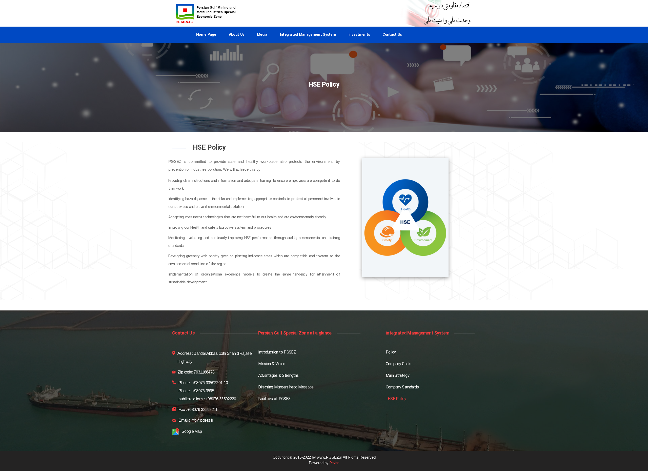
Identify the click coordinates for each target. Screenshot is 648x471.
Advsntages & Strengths (278, 376)
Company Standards (402, 387)
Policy (391, 352)
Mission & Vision (271, 364)
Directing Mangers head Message (286, 387)
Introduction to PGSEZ (277, 352)
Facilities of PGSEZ (274, 399)
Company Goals (398, 364)
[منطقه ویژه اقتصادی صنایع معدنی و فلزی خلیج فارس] (206, 13)
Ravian (334, 463)
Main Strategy (397, 376)
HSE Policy (397, 399)
